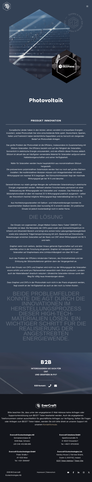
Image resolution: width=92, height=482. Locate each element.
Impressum (41, 472)
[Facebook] (73, 472)
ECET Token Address (65, 461)
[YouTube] (68, 472)
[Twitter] (89, 472)
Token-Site (79, 461)
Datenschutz (50, 472)
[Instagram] (84, 472)
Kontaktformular (50, 424)
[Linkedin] (78, 472)
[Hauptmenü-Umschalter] (87, 6)
